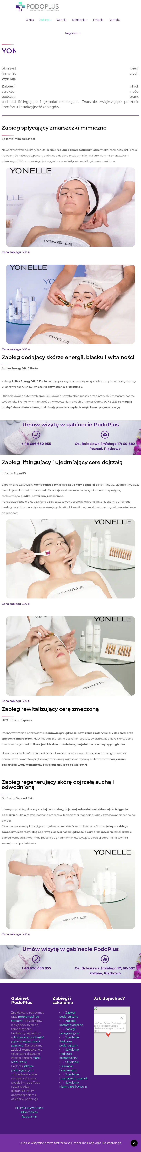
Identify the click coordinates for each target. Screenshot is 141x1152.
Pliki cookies (29, 1112)
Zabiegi (44, 19)
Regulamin (72, 33)
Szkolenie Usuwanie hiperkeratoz (69, 1066)
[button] (108, 1037)
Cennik (62, 19)
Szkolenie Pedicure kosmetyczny (69, 1054)
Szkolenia (79, 19)
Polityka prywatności (29, 1107)
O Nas (30, 19)
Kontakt (114, 19)
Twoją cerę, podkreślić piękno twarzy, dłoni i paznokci (27, 1041)
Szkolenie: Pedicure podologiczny (69, 1041)
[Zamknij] (121, 1018)
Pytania (98, 19)
